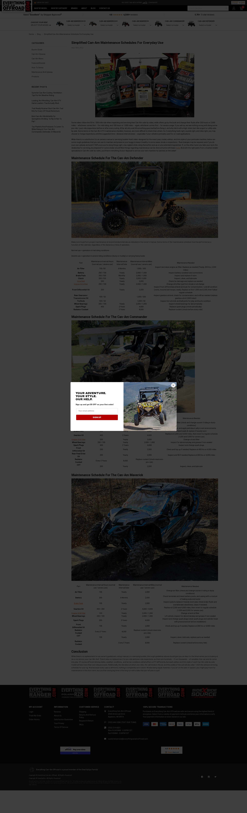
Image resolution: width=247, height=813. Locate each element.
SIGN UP (97, 417)
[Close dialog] (173, 385)
